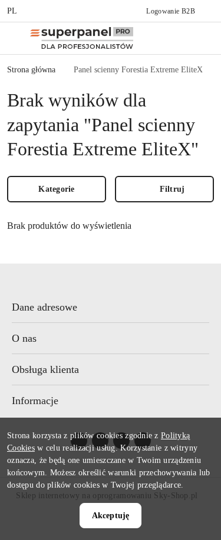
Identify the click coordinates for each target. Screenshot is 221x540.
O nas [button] (24, 338)
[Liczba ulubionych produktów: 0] (200, 38)
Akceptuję (110, 515)
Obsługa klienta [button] (45, 369)
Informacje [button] (35, 400)
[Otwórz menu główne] (14, 38)
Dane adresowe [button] (44, 307)
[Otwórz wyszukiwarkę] (175, 38)
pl (12, 10)
